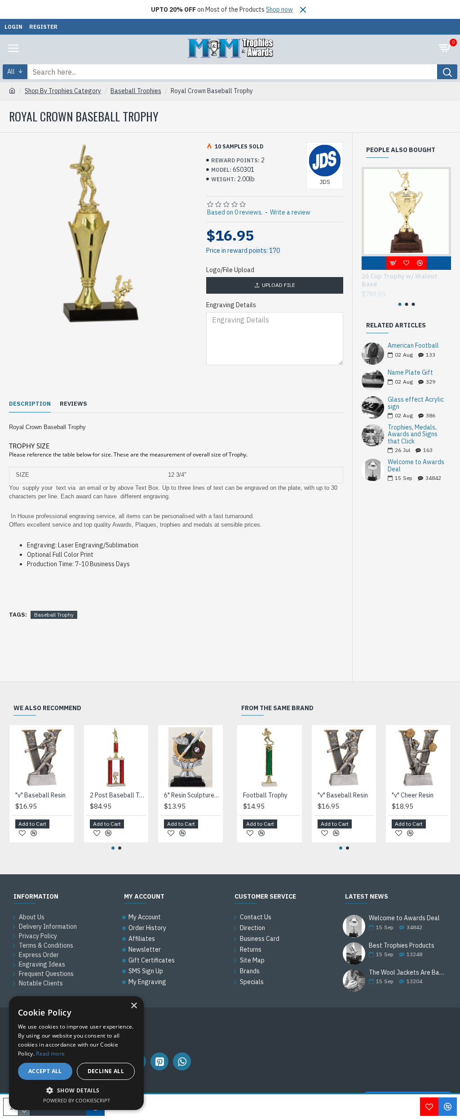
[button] (399, 304)
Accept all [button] (45, 1071)
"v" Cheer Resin (412, 795)
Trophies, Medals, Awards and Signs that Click (413, 434)
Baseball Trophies (136, 91)
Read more (50, 1053)
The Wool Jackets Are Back (407, 972)
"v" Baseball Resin (40, 795)
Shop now (279, 9)
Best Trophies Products (401, 945)
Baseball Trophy (54, 614)
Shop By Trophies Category (63, 91)
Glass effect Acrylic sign (416, 403)
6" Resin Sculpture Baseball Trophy (192, 795)
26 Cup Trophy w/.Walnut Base (400, 280)
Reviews (73, 403)
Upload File (278, 285)
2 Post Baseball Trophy (118, 795)
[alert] (76, 1053)
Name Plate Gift (410, 372)
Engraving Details (231, 305)
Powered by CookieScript (76, 1100)
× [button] (133, 1006)
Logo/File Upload (230, 270)
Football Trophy (265, 795)
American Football (413, 345)
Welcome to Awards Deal (416, 466)
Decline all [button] (106, 1071)
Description (30, 403)
